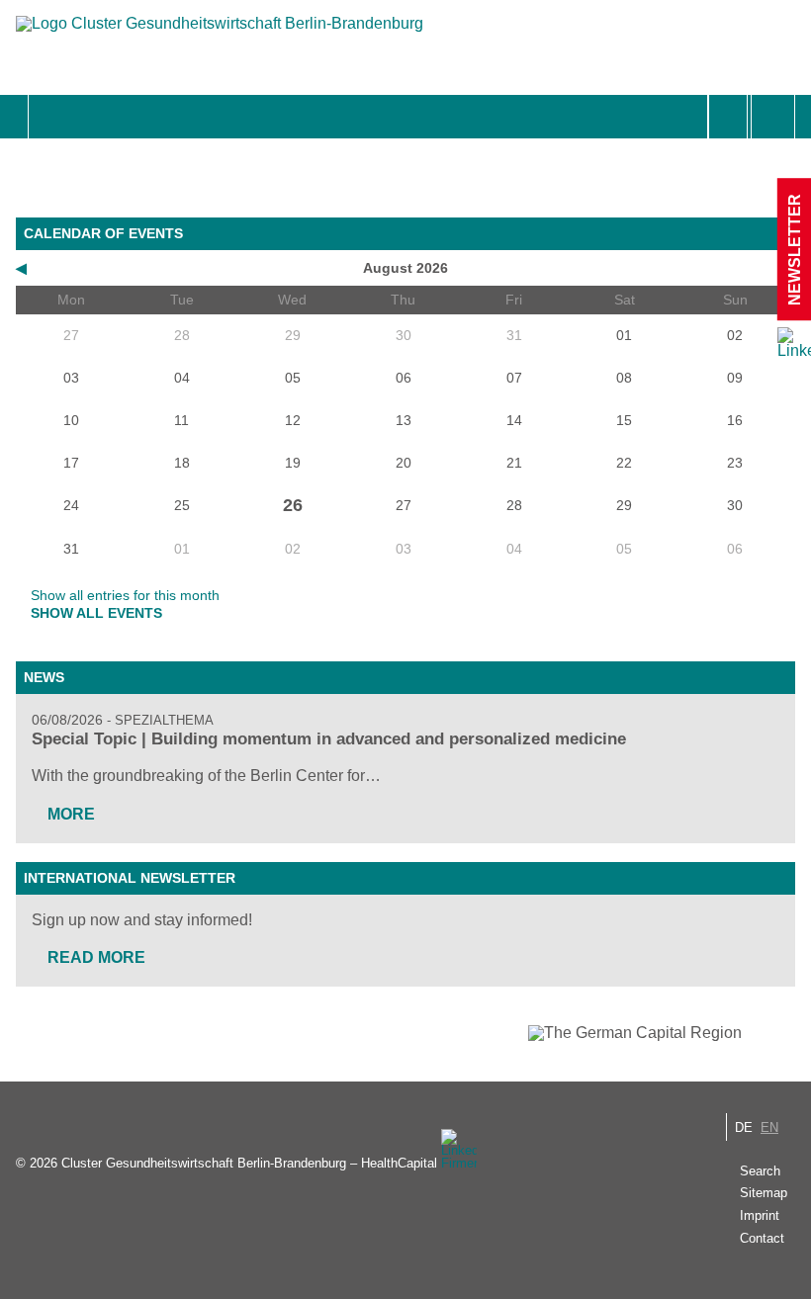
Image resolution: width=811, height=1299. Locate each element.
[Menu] (50, 116)
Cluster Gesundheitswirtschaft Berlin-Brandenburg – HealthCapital (249, 1163)
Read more (96, 957)
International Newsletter (129, 878)
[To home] (219, 33)
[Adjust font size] (773, 116)
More (71, 814)
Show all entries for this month (125, 595)
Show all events (96, 613)
